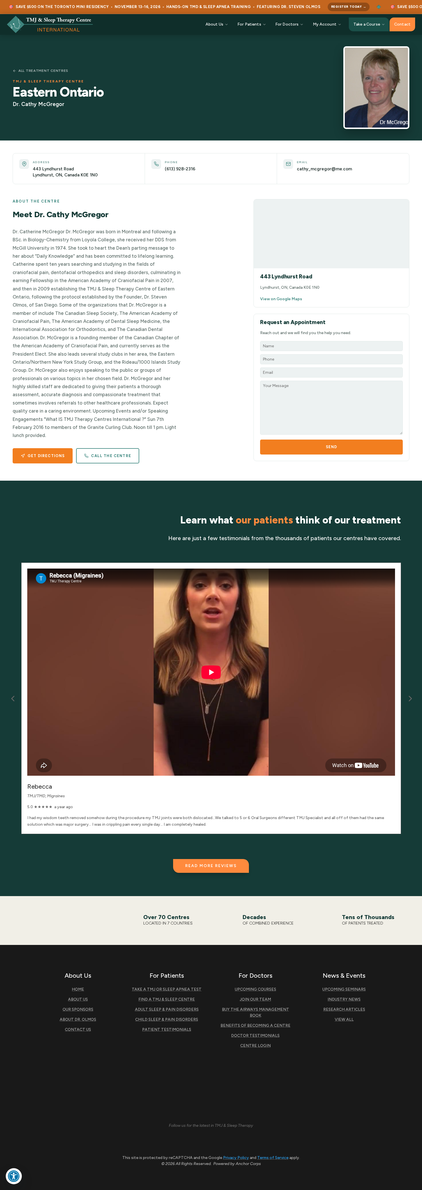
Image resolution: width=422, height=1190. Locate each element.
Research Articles (344, 1009)
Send (331, 447)
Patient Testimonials (166, 1029)
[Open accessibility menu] (14, 1176)
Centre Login (255, 1045)
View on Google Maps (281, 298)
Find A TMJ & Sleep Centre (166, 999)
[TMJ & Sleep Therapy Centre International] (50, 24)
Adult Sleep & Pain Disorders (167, 1009)
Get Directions (46, 456)
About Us (214, 24)
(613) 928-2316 (180, 169)
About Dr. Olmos (78, 1019)
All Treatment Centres (43, 71)
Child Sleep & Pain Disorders (166, 1019)
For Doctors (287, 24)
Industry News (344, 999)
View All (344, 1019)
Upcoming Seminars (344, 989)
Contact (402, 24)
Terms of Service (273, 1157)
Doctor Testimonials (255, 1035)
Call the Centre (111, 456)
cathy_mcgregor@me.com (324, 169)
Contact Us (78, 1029)
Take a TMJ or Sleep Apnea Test (167, 989)
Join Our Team (255, 999)
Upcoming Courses (255, 989)
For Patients (249, 24)
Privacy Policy (236, 1157)
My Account (324, 24)
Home (78, 989)
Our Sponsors (78, 1009)
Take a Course (366, 24)
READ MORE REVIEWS (211, 865)
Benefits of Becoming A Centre (255, 1025)
